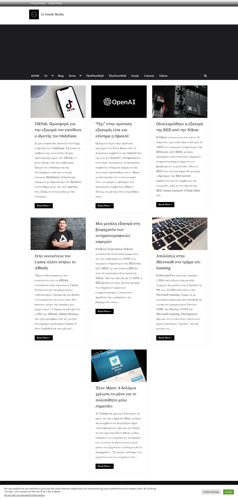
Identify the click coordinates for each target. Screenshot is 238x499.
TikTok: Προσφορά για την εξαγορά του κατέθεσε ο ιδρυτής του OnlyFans (58, 129)
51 (46, 75)
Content (149, 75)
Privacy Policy (38, 3)
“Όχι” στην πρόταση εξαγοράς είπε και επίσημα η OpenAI (114, 129)
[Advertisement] (119, 47)
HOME (35, 75)
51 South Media (52, 14)
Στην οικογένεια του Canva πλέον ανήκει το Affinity (55, 262)
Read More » (45, 205)
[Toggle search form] (205, 76)
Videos (163, 75)
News (72, 75)
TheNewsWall (117, 75)
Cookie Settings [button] (211, 492)
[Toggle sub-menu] (52, 75)
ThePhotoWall (95, 75)
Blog (60, 75)
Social (135, 75)
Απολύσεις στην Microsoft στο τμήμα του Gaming (178, 262)
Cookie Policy (55, 3)
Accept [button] (228, 492)
